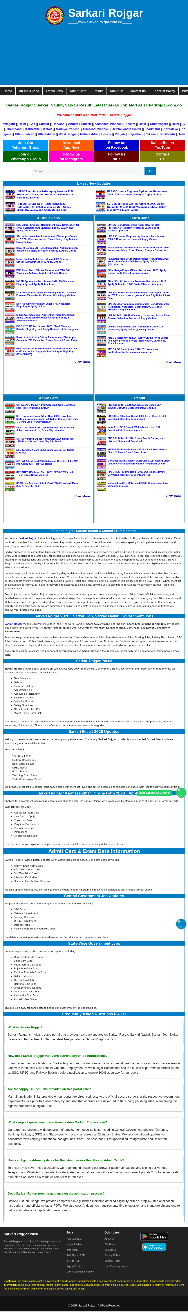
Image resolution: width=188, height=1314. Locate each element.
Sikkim (135, 134)
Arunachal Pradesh (94, 123)
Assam (117, 123)
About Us (109, 1239)
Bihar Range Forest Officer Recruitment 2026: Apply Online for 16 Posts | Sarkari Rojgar (137, 272)
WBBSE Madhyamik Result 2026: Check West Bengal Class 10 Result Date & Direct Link (137, 451)
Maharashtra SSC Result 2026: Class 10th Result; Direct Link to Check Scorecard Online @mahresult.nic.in (139, 462)
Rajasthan (119, 134)
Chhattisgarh (145, 123)
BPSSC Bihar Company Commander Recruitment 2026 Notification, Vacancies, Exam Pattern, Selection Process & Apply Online (138, 307)
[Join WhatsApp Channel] (181, 793)
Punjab (104, 134)
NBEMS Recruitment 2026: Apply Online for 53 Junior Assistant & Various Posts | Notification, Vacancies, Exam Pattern (138, 340)
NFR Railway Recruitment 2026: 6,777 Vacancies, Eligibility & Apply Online (43, 305)
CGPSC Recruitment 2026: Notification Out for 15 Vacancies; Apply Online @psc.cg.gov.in (135, 328)
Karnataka (44, 129)
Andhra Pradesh (66, 123)
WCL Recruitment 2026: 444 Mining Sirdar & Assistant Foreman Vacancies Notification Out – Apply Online (46, 294)
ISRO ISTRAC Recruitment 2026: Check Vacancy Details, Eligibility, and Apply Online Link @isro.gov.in (47, 328)
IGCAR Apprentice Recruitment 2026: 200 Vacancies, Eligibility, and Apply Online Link (45, 283)
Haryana (45, 123)
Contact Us (110, 1250)
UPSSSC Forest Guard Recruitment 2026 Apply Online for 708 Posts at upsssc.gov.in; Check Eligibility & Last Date (139, 295)
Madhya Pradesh (80, 129)
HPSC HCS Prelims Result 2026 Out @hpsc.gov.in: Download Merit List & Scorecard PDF (136, 473)
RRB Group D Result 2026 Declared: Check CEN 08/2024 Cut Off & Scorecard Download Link (134, 406)
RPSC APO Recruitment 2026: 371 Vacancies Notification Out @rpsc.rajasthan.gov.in (133, 351)
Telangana (169, 134)
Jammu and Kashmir (138, 129)
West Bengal (51, 134)
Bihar (129, 123)
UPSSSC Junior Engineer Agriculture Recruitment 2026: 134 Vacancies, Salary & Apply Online (138, 193)
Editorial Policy (112, 1260)
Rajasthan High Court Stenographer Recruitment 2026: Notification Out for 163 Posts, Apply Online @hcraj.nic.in (138, 261)
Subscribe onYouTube (162, 145)
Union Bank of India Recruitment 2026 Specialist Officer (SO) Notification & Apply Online (43, 260)
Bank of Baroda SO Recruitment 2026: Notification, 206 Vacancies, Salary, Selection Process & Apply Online (47, 249)
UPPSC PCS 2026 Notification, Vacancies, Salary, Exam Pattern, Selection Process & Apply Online (139, 317)
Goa (19, 123)
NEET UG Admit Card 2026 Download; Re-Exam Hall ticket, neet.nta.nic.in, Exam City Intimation (45, 429)
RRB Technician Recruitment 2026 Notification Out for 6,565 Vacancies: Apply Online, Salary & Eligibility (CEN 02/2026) (46, 351)
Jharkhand (26, 129)
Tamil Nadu (151, 134)
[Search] (150, 171)
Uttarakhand (30, 134)
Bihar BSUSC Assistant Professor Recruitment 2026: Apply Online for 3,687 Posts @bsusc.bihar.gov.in (137, 283)
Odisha (90, 134)
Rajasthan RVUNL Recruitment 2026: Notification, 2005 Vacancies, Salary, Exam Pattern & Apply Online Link (138, 249)
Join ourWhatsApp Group (26, 156)
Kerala (59, 129)
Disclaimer (110, 1244)
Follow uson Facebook (117, 145)
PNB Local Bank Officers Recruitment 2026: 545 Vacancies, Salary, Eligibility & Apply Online (43, 272)
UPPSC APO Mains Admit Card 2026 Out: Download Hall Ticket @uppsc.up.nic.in (45, 406)
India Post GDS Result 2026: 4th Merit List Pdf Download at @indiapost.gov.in (134, 429)
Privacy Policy (112, 1255)
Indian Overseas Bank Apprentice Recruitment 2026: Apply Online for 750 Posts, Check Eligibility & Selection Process (45, 318)
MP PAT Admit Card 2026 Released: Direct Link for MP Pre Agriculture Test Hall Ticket (47, 462)
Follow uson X (116, 156)
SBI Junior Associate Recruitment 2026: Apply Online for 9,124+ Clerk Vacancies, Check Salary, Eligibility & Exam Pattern (137, 206)
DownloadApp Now (71, 145)
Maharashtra (73, 134)
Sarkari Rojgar (105, 13)
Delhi (8, 123)
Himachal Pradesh (108, 129)
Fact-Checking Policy (115, 1266)
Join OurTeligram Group (25, 145)
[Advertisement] (94, 59)
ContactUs (162, 156)
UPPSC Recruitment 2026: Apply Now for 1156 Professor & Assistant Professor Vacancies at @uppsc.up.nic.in (45, 194)
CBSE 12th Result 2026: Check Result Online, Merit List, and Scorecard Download (136, 440)
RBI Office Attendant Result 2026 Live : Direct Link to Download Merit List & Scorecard (137, 417)
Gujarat (30, 123)
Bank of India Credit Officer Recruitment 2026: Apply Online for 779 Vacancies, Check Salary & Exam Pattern (47, 339)
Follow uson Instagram (71, 156)
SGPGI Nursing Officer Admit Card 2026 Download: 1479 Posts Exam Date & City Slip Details (45, 440)
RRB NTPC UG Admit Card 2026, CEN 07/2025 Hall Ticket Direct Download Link (44, 474)
